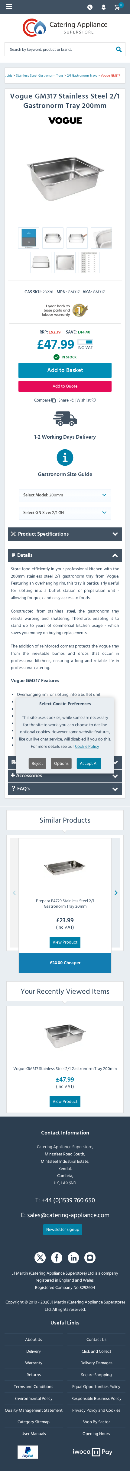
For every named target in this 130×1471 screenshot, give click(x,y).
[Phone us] (90, 6)
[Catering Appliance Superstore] (65, 28)
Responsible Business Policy (96, 1398)
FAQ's (23, 788)
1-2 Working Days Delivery (65, 437)
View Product (65, 942)
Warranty (33, 1362)
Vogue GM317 (110, 75)
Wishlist (84, 400)
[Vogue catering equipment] (65, 120)
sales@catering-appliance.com (68, 1215)
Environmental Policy (34, 1398)
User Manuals (33, 1433)
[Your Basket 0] (117, 7)
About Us (33, 1339)
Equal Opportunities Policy (96, 1386)
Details (24, 555)
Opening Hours (96, 1433)
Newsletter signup (62, 1229)
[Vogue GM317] (65, 178)
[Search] (118, 49)
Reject (37, 763)
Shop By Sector (96, 1421)
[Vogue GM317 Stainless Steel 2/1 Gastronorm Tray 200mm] (65, 1036)
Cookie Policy (87, 746)
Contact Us (96, 1339)
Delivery (33, 1351)
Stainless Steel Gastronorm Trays (39, 75)
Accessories (28, 775)
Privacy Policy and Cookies (96, 1410)
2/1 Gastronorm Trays (82, 75)
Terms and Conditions (33, 1386)
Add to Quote (65, 386)
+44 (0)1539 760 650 (68, 1200)
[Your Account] (104, 6)
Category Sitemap (34, 1421)
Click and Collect (96, 1351)
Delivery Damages (96, 1362)
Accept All (89, 763)
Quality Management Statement (34, 1410)
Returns (34, 1374)
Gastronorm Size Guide (65, 474)
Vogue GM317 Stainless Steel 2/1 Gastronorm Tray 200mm (65, 1068)
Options (61, 763)
